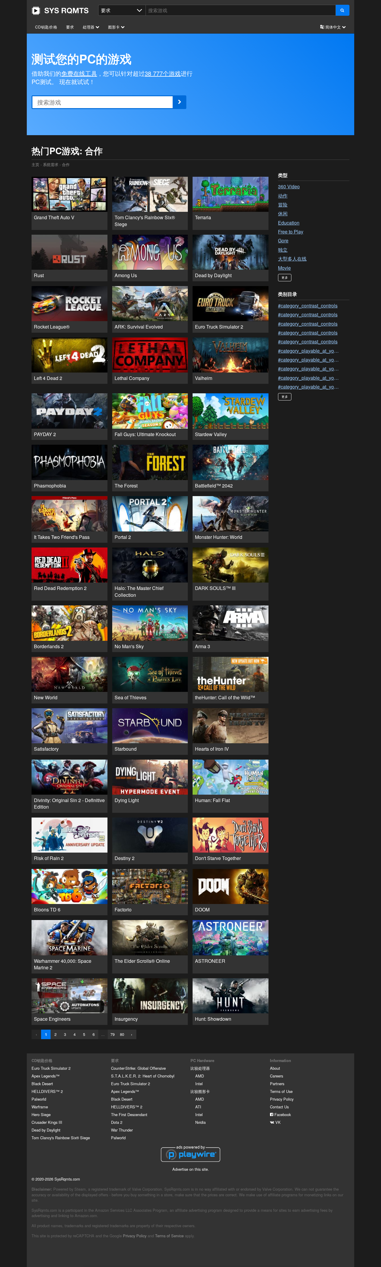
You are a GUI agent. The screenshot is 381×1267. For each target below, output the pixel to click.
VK (277, 1122)
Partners (277, 1083)
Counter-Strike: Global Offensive (138, 1068)
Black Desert (42, 1083)
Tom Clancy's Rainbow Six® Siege (61, 1137)
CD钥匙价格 (46, 27)
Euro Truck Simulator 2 (51, 1068)
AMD (199, 1076)
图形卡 (114, 27)
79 (112, 1034)
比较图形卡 (200, 1091)
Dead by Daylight (46, 1130)
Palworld (39, 1099)
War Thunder (122, 1130)
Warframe (40, 1107)
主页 (60, 10)
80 (122, 1034)
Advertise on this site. (190, 1169)
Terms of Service (169, 1235)
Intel (199, 1083)
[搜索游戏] (342, 10)
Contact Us (279, 1107)
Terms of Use (281, 1091)
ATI (198, 1107)
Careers (276, 1076)
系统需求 (50, 164)
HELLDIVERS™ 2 (47, 1091)
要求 (70, 27)
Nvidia (200, 1122)
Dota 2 (116, 1122)
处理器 (89, 27)
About (275, 1068)
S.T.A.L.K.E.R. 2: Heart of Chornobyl (142, 1076)
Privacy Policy (281, 1099)
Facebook (282, 1114)
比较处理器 (200, 1068)
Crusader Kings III (47, 1122)
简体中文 (333, 27)
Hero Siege (41, 1114)
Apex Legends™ (46, 1076)
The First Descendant (129, 1114)
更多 (285, 277)
